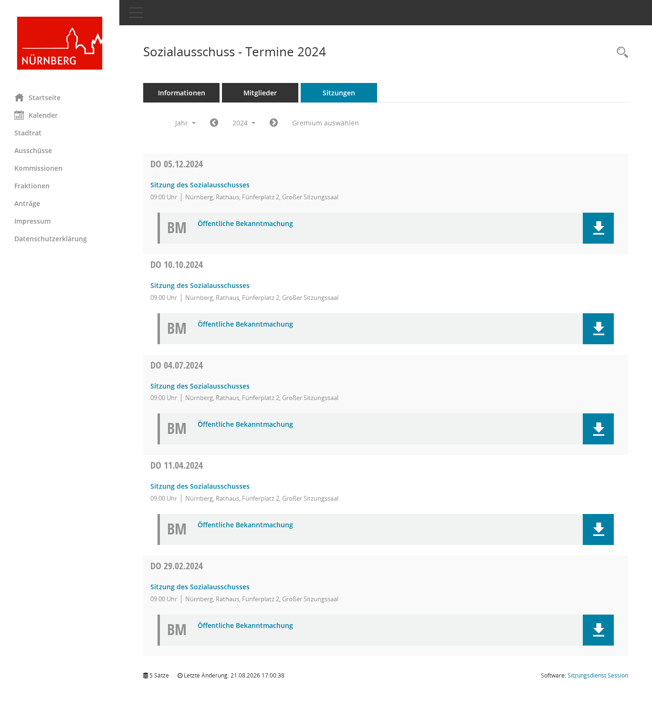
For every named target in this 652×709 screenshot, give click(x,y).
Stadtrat (28, 132)
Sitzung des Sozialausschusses (200, 184)
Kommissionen (38, 168)
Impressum (32, 221)
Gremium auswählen (325, 122)
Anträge (27, 203)
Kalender (43, 115)
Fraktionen (32, 185)
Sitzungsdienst (598, 675)
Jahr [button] (182, 122)
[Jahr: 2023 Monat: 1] (214, 123)
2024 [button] (241, 122)
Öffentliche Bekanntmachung (245, 224)
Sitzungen (339, 92)
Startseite (45, 97)
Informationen (181, 92)
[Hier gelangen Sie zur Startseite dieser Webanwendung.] (59, 43)
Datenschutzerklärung (50, 238)
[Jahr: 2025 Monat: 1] (274, 123)
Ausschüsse (33, 150)
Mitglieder (260, 92)
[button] (598, 228)
